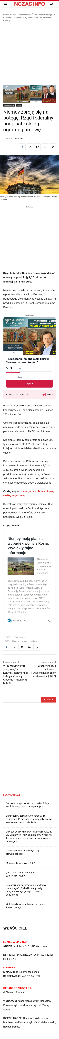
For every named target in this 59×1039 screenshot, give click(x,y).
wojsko (34, 641)
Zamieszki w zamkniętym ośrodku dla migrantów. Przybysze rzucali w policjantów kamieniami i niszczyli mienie (29, 818)
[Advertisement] (29, 53)
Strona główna (9, 14)
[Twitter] (30, 146)
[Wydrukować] (45, 146)
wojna (24, 641)
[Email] (37, 146)
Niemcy (15, 641)
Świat (34, 14)
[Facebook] (22, 146)
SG (21, 138)
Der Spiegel (20, 637)
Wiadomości (24, 14)
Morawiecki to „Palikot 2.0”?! (20, 863)
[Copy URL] (52, 146)
